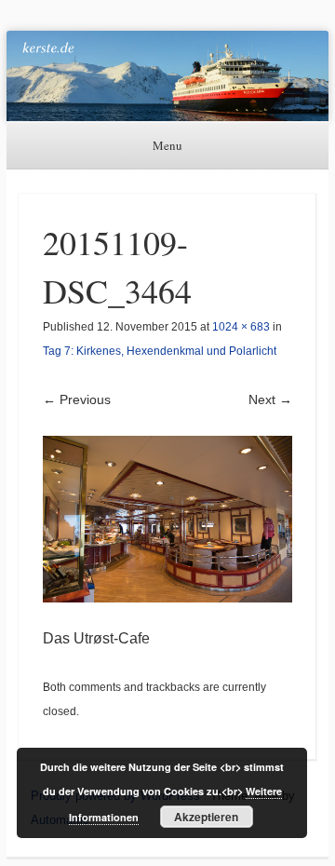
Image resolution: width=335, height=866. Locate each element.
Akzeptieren (206, 816)
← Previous (77, 399)
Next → (270, 399)
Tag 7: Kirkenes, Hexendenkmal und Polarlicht (159, 351)
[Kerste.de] (167, 76)
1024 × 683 (241, 326)
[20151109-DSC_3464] (167, 519)
